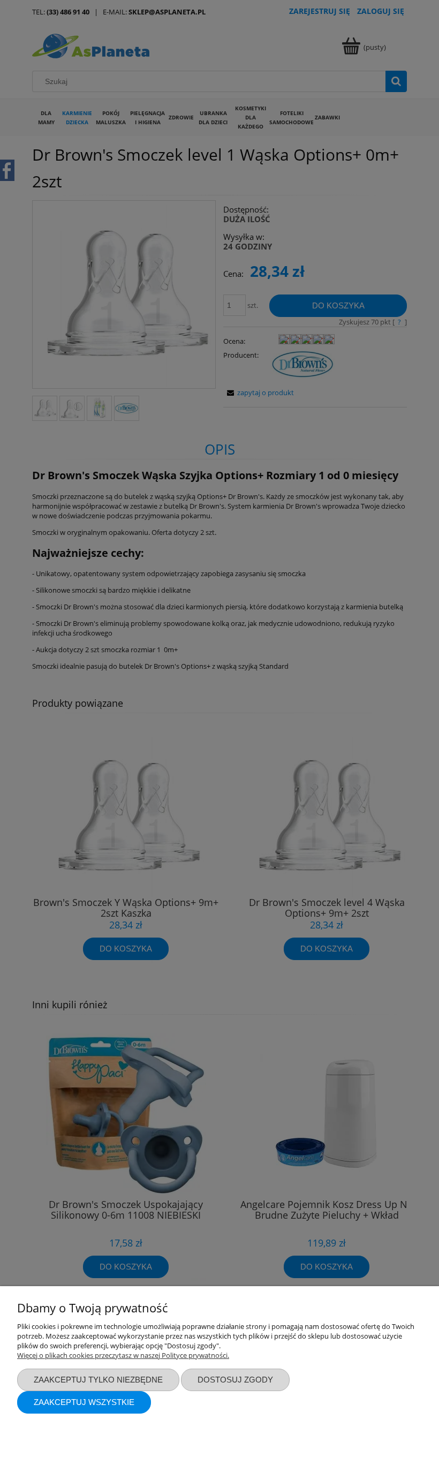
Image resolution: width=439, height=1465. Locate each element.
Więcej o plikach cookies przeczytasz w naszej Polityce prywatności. (123, 1355)
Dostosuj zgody (235, 1379)
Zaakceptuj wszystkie (84, 1402)
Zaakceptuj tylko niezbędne (98, 1379)
